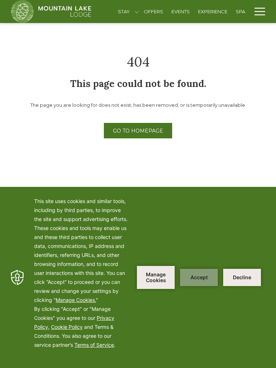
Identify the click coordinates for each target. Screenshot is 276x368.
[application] (138, 277)
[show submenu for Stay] (137, 11)
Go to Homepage (138, 131)
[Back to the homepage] (51, 11)
